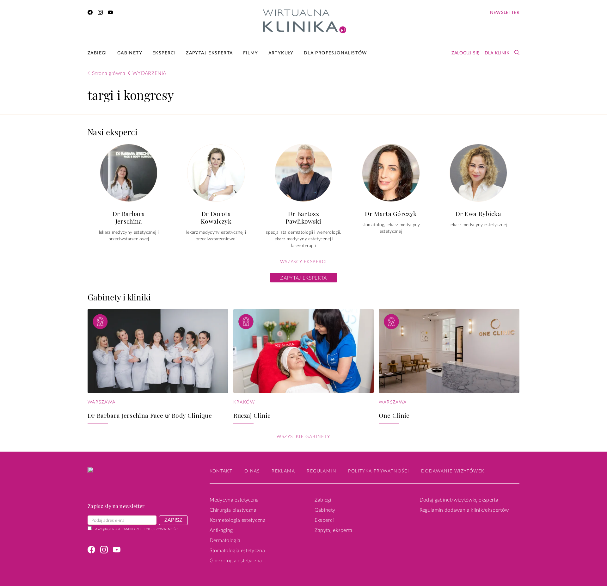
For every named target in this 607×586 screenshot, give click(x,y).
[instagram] (100, 13)
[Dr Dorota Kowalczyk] (216, 172)
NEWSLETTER (504, 12)
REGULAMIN (122, 529)
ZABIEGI (97, 53)
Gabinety (325, 510)
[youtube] (110, 13)
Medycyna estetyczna (234, 500)
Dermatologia (225, 540)
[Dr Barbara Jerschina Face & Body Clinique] (158, 351)
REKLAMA (283, 471)
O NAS (252, 471)
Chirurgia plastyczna (233, 510)
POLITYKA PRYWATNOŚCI (378, 471)
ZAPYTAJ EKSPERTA (209, 53)
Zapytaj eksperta (334, 530)
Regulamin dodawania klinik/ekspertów (464, 510)
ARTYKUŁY (281, 53)
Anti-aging (221, 530)
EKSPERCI (164, 53)
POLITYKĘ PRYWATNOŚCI (157, 529)
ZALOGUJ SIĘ (465, 53)
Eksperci (324, 520)
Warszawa (101, 402)
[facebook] (90, 13)
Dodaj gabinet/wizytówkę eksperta (459, 500)
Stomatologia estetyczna (237, 550)
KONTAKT (221, 471)
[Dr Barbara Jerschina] (128, 172)
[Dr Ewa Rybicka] (478, 172)
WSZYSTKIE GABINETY (303, 437)
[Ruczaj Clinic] (303, 351)
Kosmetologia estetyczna (238, 520)
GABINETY (129, 53)
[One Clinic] (449, 351)
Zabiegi (323, 500)
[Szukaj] (516, 52)
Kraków (244, 402)
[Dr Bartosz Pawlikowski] (303, 172)
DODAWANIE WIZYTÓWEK (453, 471)
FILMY (250, 53)
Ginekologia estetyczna (236, 560)
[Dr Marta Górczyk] (391, 172)
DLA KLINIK (497, 53)
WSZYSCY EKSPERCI (303, 262)
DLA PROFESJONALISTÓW (335, 53)
